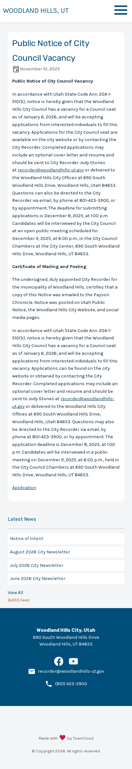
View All (15, 592)
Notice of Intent (26, 538)
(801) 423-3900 (71, 683)
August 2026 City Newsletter (40, 552)
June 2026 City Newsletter (37, 578)
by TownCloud (80, 738)
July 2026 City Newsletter (36, 565)
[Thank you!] (62, 738)
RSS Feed (20, 600)
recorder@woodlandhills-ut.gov (51, 170)
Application (24, 487)
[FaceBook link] (58, 664)
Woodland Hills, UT (36, 10)
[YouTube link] (73, 664)
